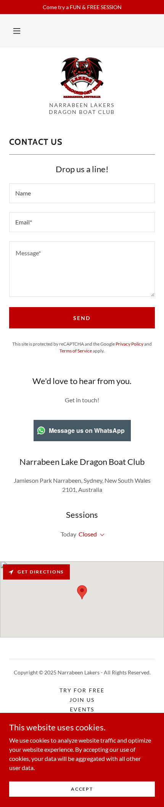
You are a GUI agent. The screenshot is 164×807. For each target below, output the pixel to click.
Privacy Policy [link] (129, 344)
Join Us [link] (82, 700)
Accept (82, 789)
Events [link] (82, 709)
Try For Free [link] (81, 690)
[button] (16, 30)
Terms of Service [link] (75, 351)
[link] (82, 78)
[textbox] (82, 193)
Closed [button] (88, 534)
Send (81, 318)
